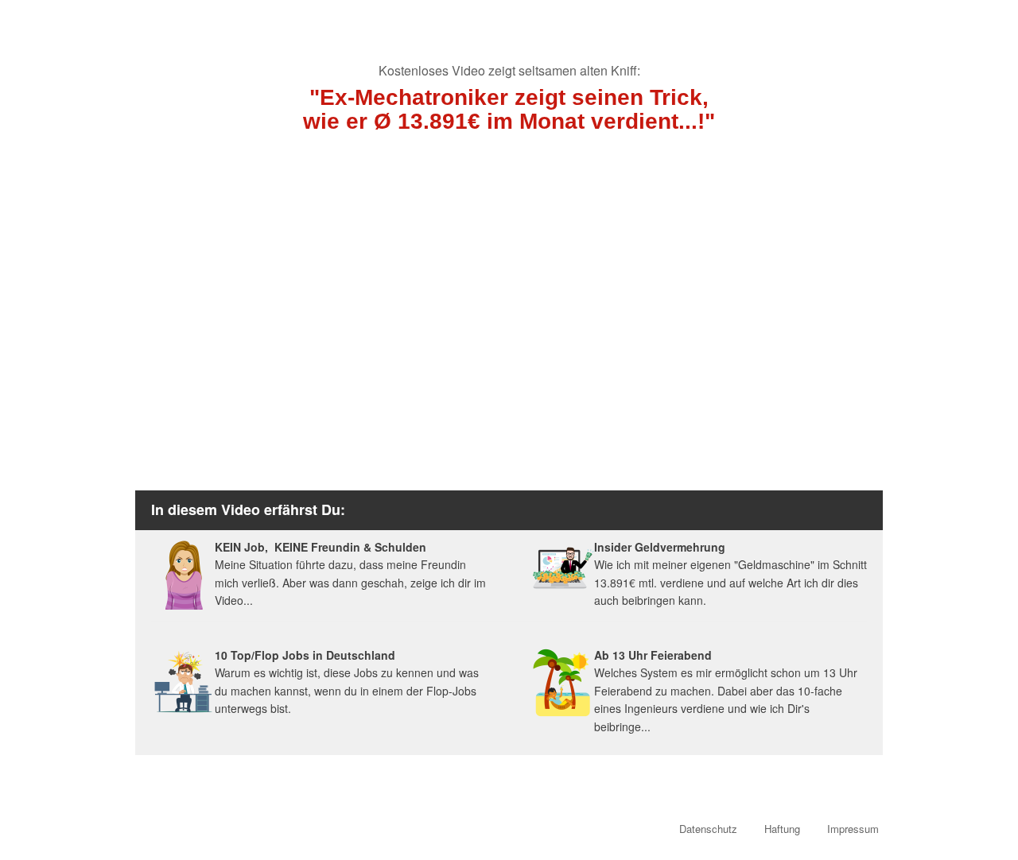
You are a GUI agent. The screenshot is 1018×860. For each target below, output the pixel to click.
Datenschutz (708, 828)
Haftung (782, 828)
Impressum (853, 828)
